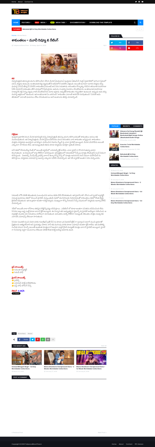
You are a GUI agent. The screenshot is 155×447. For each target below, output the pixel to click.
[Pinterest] (37, 339)
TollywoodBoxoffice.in (33, 444)
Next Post (101, 432)
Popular (115, 126)
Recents (126, 126)
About (20, 2)
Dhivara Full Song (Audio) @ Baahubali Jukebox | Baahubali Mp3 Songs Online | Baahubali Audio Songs (131, 134)
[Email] (48, 339)
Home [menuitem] (15, 22)
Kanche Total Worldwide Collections (130, 146)
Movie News (22, 35)
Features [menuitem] (26, 22)
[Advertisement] (59, 114)
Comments (137, 126)
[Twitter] (32, 339)
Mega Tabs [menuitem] (60, 22)
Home (14, 2)
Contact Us (29, 2)
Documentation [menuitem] (77, 22)
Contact (129, 444)
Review (30, 333)
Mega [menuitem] (43, 22)
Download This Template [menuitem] (101, 22)
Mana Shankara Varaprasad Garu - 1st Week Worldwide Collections (90, 368)
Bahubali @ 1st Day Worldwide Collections (39, 29)
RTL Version (139, 444)
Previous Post (18, 432)
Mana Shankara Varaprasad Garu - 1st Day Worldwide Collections (126, 202)
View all (103, 346)
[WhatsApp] (43, 339)
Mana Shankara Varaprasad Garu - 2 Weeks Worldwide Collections (59, 368)
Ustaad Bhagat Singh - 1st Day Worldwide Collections (24, 368)
